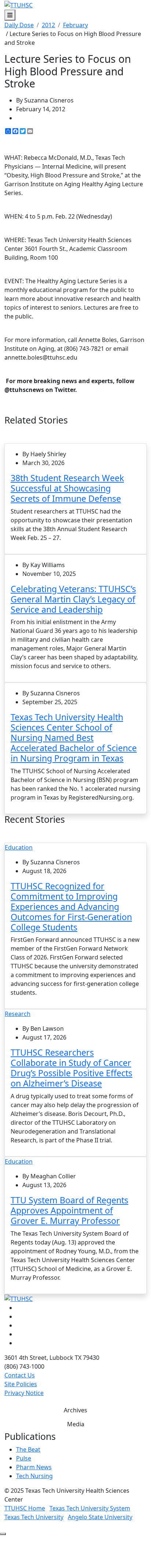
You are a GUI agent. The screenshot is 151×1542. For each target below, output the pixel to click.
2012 (48, 25)
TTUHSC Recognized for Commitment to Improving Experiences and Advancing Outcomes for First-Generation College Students (71, 906)
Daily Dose (19, 25)
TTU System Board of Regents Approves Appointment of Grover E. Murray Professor (69, 1210)
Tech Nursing (34, 1476)
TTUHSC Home (24, 1508)
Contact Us (19, 1375)
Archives (75, 1410)
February (75, 25)
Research (17, 1014)
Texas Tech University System (89, 1508)
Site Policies (20, 1384)
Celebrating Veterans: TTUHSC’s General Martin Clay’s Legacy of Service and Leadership (73, 599)
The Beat (28, 1449)
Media (75, 1424)
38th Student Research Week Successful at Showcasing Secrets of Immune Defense (67, 488)
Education (19, 847)
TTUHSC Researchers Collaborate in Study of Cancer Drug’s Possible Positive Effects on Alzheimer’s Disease (71, 1067)
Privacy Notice (24, 1393)
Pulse (23, 1458)
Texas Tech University (33, 1517)
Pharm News (34, 1467)
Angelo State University (100, 1517)
